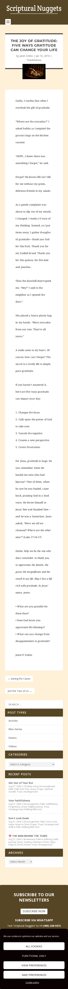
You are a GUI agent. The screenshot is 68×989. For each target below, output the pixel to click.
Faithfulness (52, 803)
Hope (11, 824)
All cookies (34, 946)
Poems (13, 737)
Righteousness (35, 806)
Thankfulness (34, 60)
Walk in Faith (15, 827)
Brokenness (29, 839)
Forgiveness (14, 806)
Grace (33, 789)
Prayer (40, 789)
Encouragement (47, 786)
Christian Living (31, 786)
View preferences (34, 965)
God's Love (51, 821)
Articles (13, 720)
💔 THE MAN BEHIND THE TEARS (28, 835)
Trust (19, 791)
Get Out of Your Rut (21, 782)
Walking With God (33, 809)
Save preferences (34, 975)
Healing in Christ (41, 842)
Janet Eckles (26, 55)
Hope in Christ (22, 824)
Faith (11, 789)
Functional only (34, 955)
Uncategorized (30, 791)
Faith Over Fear (21, 789)
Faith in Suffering (44, 839)
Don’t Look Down (19, 818)
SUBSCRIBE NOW (34, 911)
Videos (13, 746)
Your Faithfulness (19, 800)
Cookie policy (32, 982)
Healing (28, 842)
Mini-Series (15, 729)
